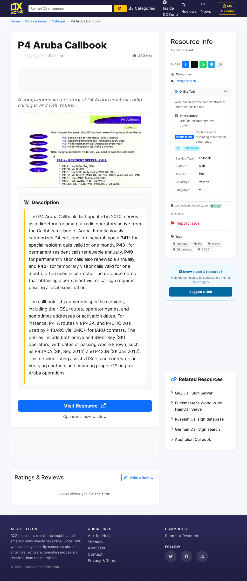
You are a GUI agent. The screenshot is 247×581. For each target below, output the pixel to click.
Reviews (189, 11)
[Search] (120, 8)
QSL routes (184, 249)
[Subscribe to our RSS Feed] (202, 556)
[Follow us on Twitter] (171, 556)
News (206, 11)
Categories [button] (145, 8)
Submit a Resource (182, 535)
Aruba (216, 244)
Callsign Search (185, 81)
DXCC (205, 249)
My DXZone (227, 8)
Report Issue (187, 223)
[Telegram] (211, 64)
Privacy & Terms (102, 560)
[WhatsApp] (203, 64)
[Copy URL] (220, 64)
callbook (182, 244)
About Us (96, 548)
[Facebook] (185, 64)
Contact (95, 554)
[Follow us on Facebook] (186, 556)
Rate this (56, 56)
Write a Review (141, 478)
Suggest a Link (200, 292)
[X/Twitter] (194, 64)
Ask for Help (99, 535)
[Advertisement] (85, 80)
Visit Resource (81, 406)
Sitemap (95, 542)
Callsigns (59, 21)
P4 (200, 244)
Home (15, 21)
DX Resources (36, 21)
